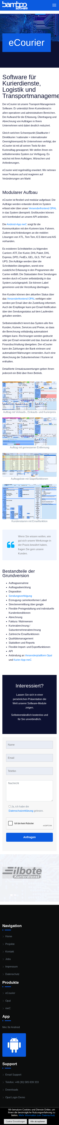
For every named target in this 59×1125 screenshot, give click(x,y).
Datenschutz (12, 974)
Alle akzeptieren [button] (37, 1121)
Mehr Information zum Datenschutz (37, 1115)
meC (8, 1008)
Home (8, 936)
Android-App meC (17, 224)
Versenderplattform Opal (38, 655)
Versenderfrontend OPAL (42, 208)
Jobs (8, 959)
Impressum (11, 966)
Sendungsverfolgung (20, 596)
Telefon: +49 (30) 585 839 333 (22, 1082)
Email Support (13, 1074)
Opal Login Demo (15, 1097)
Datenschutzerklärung (21, 810)
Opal (8, 1000)
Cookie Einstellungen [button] (15, 1121)
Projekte (10, 944)
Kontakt (9, 951)
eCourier (10, 993)
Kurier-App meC (23, 659)
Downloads (11, 1089)
